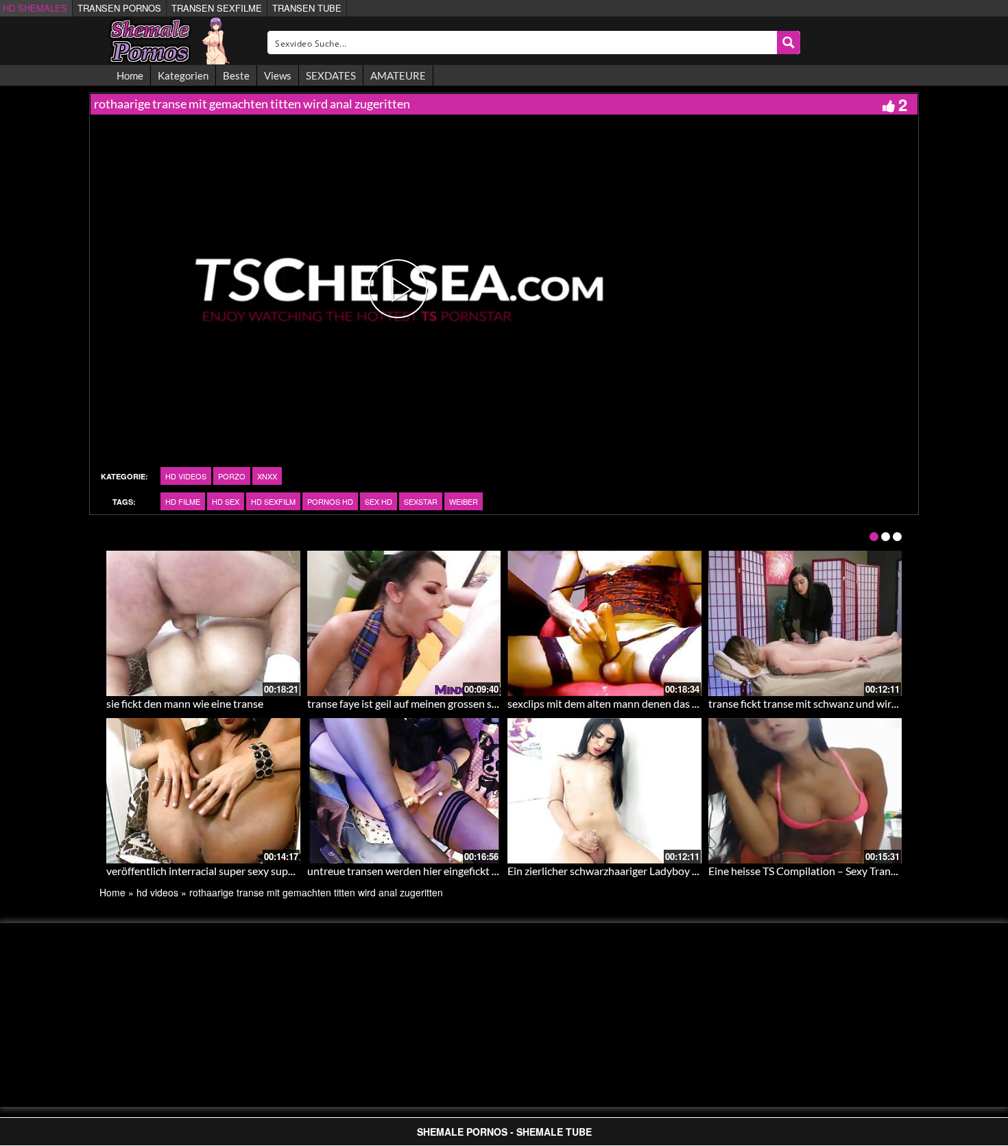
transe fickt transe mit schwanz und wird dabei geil (826, 703)
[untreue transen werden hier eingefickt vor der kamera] (404, 790)
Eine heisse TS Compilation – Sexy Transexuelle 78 (826, 870)
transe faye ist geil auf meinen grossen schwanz (417, 703)
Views (277, 75)
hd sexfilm (273, 501)
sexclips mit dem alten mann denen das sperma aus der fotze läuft (660, 703)
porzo (231, 475)
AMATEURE (398, 75)
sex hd (378, 501)
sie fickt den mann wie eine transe (184, 703)
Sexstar (420, 501)
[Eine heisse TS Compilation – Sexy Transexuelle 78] (805, 790)
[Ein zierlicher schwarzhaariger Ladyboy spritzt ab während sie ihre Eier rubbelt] (604, 790)
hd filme (182, 501)
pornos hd (330, 501)
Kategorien (183, 75)
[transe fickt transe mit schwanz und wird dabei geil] (805, 623)
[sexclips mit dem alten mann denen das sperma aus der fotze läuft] (604, 623)
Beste (236, 75)
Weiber (463, 501)
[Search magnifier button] (788, 42)
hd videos (185, 475)
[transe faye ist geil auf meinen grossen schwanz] (404, 623)
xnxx (267, 475)
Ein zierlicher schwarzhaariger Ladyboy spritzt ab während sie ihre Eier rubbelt (690, 870)
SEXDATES (331, 75)
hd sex (225, 501)
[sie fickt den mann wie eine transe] (203, 623)
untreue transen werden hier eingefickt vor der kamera (434, 870)
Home (130, 75)
